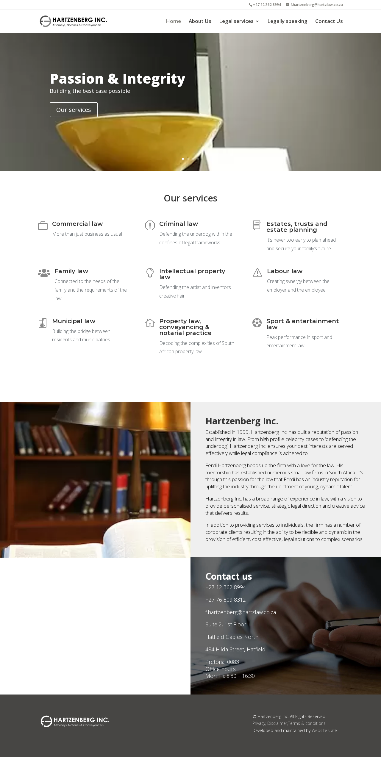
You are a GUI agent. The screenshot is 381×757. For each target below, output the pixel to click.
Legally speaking (287, 21)
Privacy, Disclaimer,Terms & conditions (289, 723)
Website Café (324, 730)
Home (173, 21)
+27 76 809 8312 (225, 599)
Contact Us (329, 21)
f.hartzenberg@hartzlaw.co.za (240, 612)
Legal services (236, 21)
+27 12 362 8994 (225, 587)
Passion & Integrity (117, 78)
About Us (200, 21)
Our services (73, 110)
